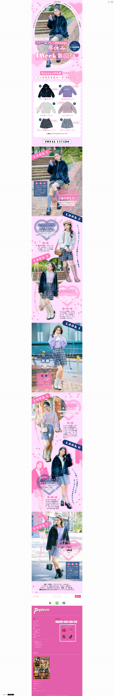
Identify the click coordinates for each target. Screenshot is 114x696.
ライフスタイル (36, 625)
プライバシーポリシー (37, 686)
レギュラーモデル (39, 644)
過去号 (34, 637)
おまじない (37, 632)
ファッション (36, 621)
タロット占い (38, 629)
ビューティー (36, 622)
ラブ (34, 626)
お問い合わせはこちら (37, 681)
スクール (35, 624)
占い (34, 628)
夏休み (75, 621)
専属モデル (37, 642)
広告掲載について (37, 683)
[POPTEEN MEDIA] (57, 2)
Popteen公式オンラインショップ (40, 690)
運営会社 (35, 688)
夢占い (36, 631)
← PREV (36, 596)
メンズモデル (38, 645)
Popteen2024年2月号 (57, 596)
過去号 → (78, 596)
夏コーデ (70, 621)
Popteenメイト (38, 647)
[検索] (109, 1)
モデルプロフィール (37, 641)
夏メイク (65, 621)
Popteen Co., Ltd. (56, 695)
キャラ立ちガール (59, 621)
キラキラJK (37, 635)
